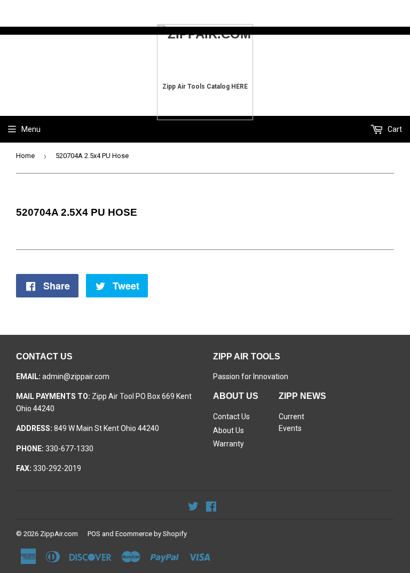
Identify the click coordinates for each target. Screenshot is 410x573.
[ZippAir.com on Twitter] (193, 508)
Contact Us (231, 416)
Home (25, 156)
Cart (394, 129)
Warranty (228, 443)
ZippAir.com (59, 534)
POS (94, 534)
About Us (228, 430)
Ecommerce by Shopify (151, 534)
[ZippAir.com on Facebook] (211, 508)
